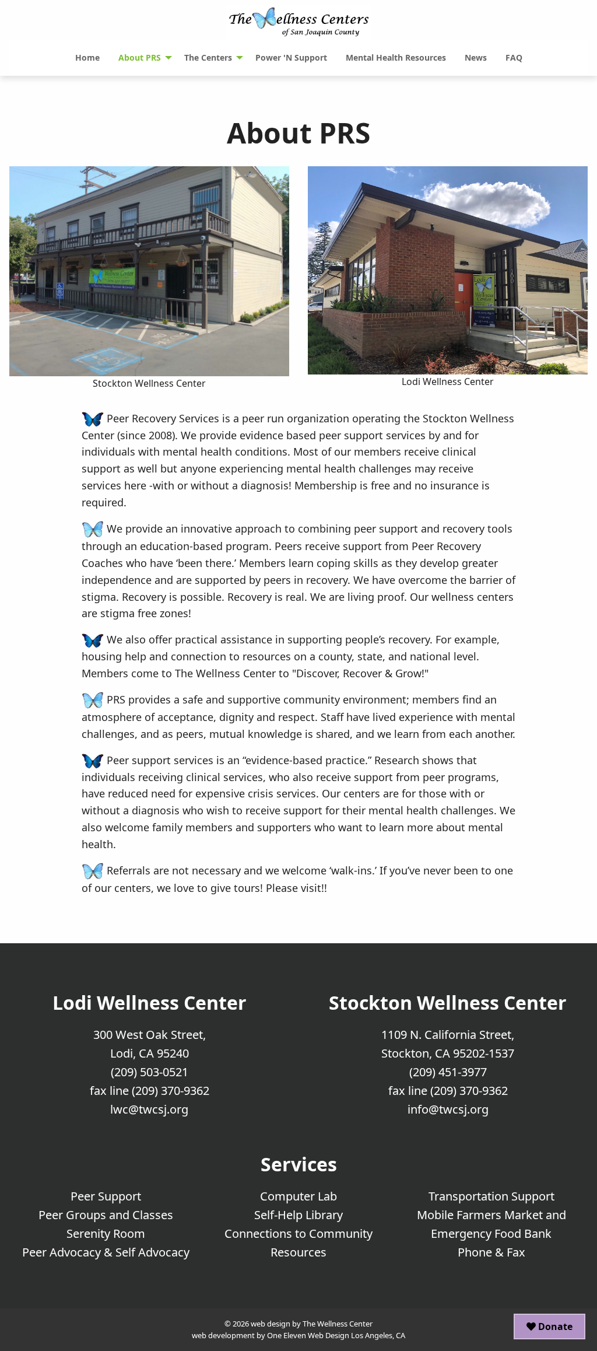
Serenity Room (105, 1233)
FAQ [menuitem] (513, 57)
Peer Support (106, 1196)
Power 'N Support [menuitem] (291, 57)
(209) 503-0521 (149, 1072)
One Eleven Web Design (308, 1335)
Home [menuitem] (87, 57)
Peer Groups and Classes (105, 1215)
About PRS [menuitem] (139, 57)
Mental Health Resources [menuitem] (396, 57)
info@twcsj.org (448, 1109)
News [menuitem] (476, 57)
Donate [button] (554, 1326)
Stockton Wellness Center (448, 1002)
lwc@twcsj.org (149, 1109)
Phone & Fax (491, 1252)
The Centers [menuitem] (208, 57)
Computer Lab (298, 1196)
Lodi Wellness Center (149, 1002)
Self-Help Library (298, 1215)
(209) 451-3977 (448, 1072)
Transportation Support (491, 1196)
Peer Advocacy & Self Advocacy (105, 1252)
